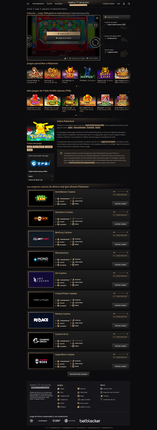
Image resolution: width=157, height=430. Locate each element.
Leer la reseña (93, 58)
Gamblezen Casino (65, 191)
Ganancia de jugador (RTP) (113, 36)
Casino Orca (61, 334)
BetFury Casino (63, 232)
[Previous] (126, 64)
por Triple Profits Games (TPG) (78, 13)
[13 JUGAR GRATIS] (123, 72)
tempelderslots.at (55, 428)
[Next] (128, 64)
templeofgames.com (68, 428)
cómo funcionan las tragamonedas (81, 163)
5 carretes (90, 128)
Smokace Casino (64, 212)
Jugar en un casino (108, 142)
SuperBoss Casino (64, 354)
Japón (70, 128)
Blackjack (59, 4)
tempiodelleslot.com (94, 428)
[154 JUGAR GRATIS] (70, 72)
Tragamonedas (38, 4)
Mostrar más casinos (78, 374)
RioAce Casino (62, 313)
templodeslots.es (81, 428)
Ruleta (49, 4)
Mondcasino (62, 252)
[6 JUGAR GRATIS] (52, 100)
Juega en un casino (113, 17)
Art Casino (61, 273)
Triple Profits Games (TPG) (94, 125)
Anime (97, 128)
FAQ (118, 4)
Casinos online (108, 4)
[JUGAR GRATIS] (35, 72)
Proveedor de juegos (111, 22)
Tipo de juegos (109, 50)
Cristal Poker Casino (66, 293)
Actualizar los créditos (78, 58)
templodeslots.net (107, 428)
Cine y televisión (80, 128)
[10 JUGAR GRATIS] (88, 72)
